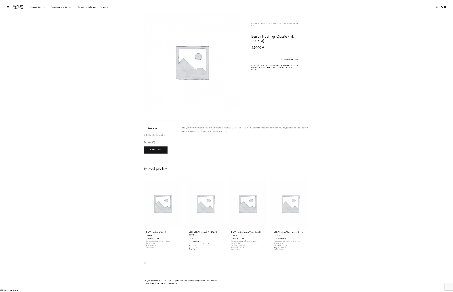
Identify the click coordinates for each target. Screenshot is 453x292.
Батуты (253, 23)
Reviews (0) (149, 142)
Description (152, 127)
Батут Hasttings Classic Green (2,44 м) (289, 232)
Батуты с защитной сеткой (265, 67)
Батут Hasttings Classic (275, 23)
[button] (145, 263)
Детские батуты (281, 67)
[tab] (158, 128)
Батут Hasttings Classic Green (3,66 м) (246, 232)
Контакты (104, 7)
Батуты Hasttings (262, 23)
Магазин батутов (37, 7)
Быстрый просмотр (241, 251)
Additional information (154, 135)
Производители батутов (61, 7)
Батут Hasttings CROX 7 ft (156, 232)
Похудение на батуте (87, 7)
